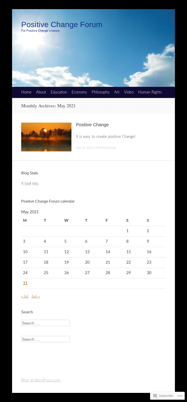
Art (116, 92)
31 (25, 283)
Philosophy (101, 92)
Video (129, 92)
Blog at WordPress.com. (41, 380)
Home (26, 92)
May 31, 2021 (84, 147)
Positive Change (92, 124)
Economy (79, 92)
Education (59, 92)
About (41, 92)
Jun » (35, 296)
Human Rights (150, 92)
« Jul (24, 296)
